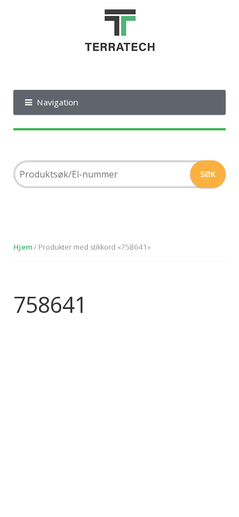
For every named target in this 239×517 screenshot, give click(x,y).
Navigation (57, 102)
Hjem (22, 247)
